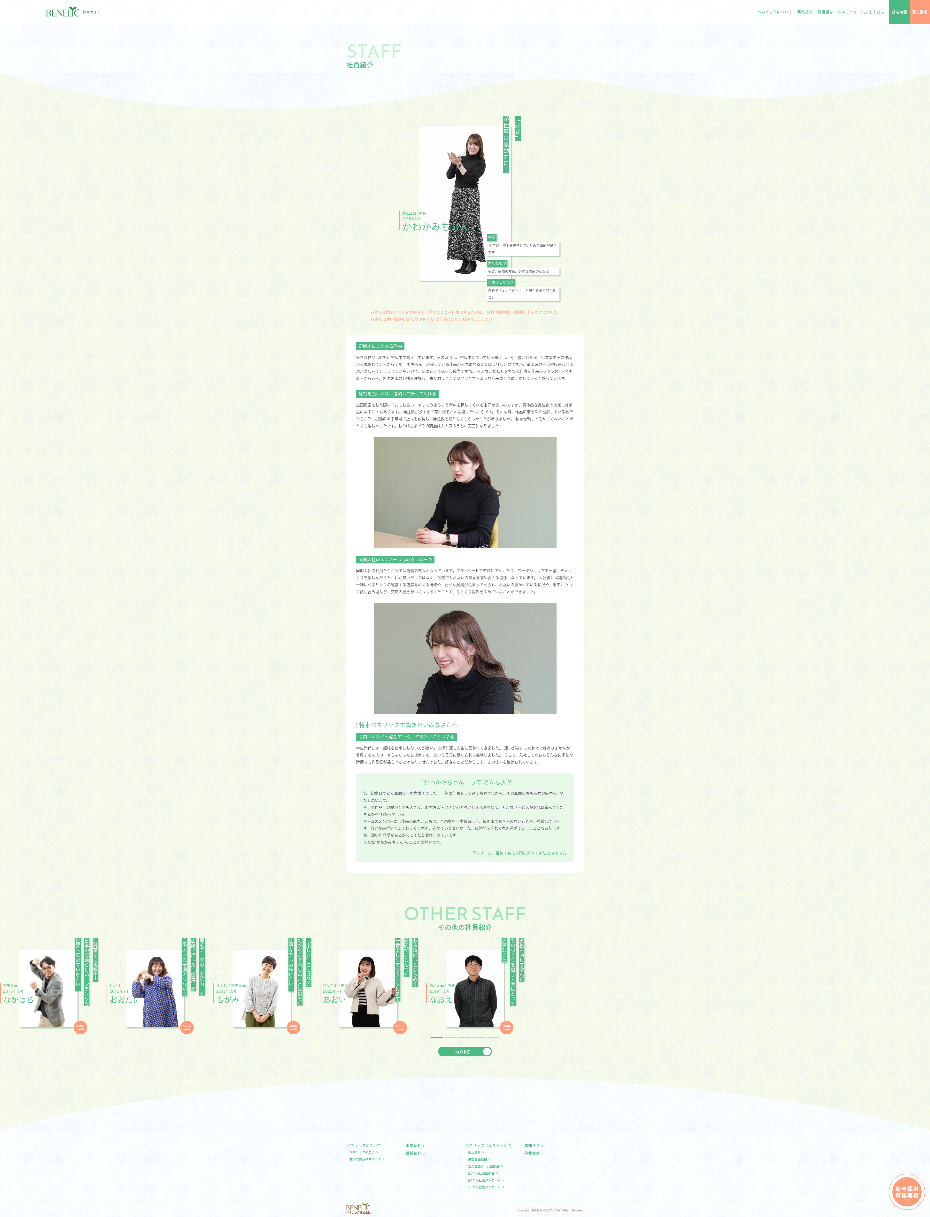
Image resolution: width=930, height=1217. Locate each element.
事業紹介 (805, 12)
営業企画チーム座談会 (483, 1166)
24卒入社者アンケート (484, 1180)
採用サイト (92, 12)
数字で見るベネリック (365, 1159)
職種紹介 (825, 12)
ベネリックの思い (362, 1152)
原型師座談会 (477, 1159)
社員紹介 (474, 1152)
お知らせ (532, 1145)
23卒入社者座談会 (481, 1173)
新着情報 (899, 12)
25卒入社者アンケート (484, 1187)
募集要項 (920, 12)
